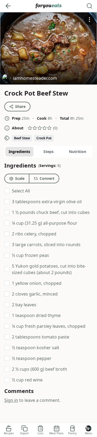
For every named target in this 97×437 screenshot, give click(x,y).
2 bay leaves (24, 305)
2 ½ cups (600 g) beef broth (39, 369)
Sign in (11, 400)
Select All (21, 191)
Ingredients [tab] (19, 151)
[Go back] (8, 6)
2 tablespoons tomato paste (40, 337)
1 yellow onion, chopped (36, 283)
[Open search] (89, 6)
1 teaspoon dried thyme (36, 315)
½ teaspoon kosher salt (35, 348)
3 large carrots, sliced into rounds (46, 244)
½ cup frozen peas (30, 255)
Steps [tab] (48, 151)
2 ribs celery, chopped (34, 234)
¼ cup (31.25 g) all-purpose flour (44, 223)
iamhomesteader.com (29, 78)
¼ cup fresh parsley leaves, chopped (48, 326)
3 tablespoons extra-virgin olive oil (47, 202)
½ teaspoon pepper (31, 358)
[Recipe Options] (89, 19)
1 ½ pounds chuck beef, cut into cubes (51, 212)
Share (20, 106)
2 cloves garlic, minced (35, 294)
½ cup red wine (27, 380)
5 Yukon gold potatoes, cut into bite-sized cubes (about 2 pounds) (49, 269)
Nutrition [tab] (77, 151)
